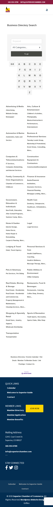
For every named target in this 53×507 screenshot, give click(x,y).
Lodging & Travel (13, 247)
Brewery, (40, 293)
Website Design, (12, 113)
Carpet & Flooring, (12, 240)
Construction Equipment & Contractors (33, 159)
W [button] (30, 87)
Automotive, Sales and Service (14, 138)
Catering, (40, 290)
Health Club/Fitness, (34, 253)
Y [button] (40, 87)
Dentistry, (30, 204)
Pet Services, (11, 273)
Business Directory (18, 357)
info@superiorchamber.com (18, 451)
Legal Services (32, 227)
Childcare (9, 187)
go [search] (27, 54)
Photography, (32, 117)
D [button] (35, 64)
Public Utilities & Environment (34, 271)
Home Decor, (10, 230)
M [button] (29, 75)
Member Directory (15, 410)
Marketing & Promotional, (36, 144)
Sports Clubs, (32, 320)
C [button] (29, 64)
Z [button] (29, 92)
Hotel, (8, 250)
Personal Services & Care (36, 248)
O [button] (40, 75)
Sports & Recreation (36, 313)
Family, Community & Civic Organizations (15, 178)
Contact (11, 397)
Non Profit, (10, 210)
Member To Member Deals (27, 360)
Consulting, (41, 147)
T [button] (40, 81)
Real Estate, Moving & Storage (14, 284)
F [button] (19, 70)
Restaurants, (32, 290)
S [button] (35, 81)
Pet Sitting (20, 273)
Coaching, (30, 257)
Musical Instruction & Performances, (35, 122)
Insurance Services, (34, 187)
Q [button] (24, 81)
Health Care (32, 200)
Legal (29, 223)
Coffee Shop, (32, 293)
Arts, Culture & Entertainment (33, 108)
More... (29, 150)
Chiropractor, (40, 204)
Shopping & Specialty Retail (15, 315)
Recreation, (42, 317)
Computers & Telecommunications (15, 158)
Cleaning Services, (13, 307)
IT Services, (10, 164)
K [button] (19, 75)
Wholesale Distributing (14, 327)
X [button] (35, 87)
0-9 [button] (12, 64)
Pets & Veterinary (13, 270)
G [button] (25, 70)
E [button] (40, 64)
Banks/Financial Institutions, (33, 182)
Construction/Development (37, 167)
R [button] (29, 81)
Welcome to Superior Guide (20, 392)
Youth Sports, (32, 317)
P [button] (19, 81)
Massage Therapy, (34, 264)
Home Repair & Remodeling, (11, 235)
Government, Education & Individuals (11, 203)
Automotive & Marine (15, 133)
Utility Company (33, 277)
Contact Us (30, 364)
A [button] (19, 64)
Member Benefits (15, 419)
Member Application (16, 415)
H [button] (30, 70)
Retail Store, (10, 320)
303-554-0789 (13, 2)
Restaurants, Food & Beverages (36, 284)
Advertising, (10, 110)
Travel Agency (16, 250)
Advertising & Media (15, 106)
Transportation (12, 333)
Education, (18, 210)
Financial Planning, (34, 190)
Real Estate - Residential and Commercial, (15, 295)
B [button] (24, 64)
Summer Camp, (11, 217)
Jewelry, (19, 320)
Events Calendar (32, 357)
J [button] (39, 70)
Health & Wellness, (34, 260)
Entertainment (32, 127)
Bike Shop (41, 320)
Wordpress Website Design (32, 499)
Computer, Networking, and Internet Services (14, 168)
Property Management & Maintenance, (15, 302)
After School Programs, (14, 214)
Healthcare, (31, 207)
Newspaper (10, 117)
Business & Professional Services (36, 135)
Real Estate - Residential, (15, 290)
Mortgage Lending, (34, 194)
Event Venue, (32, 147)
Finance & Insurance (36, 176)
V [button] (24, 87)
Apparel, (9, 324)
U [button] (19, 87)
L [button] (24, 75)
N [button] (35, 75)
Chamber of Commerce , (15, 184)
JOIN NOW (34, 408)
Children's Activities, (34, 113)
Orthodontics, (41, 207)
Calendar (11, 388)
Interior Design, (11, 227)
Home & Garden (13, 223)
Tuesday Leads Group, (35, 140)
